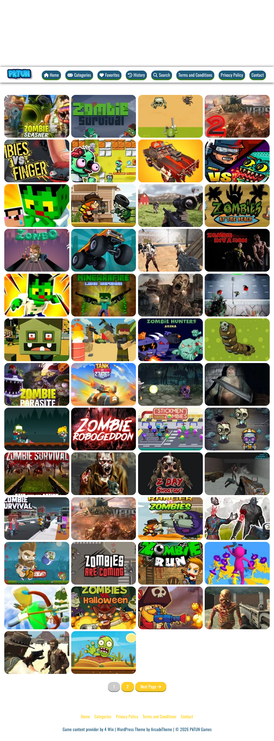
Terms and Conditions (195, 75)
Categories (102, 716)
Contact (258, 75)
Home (85, 716)
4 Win (109, 729)
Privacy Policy (232, 75)
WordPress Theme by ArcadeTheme (144, 729)
